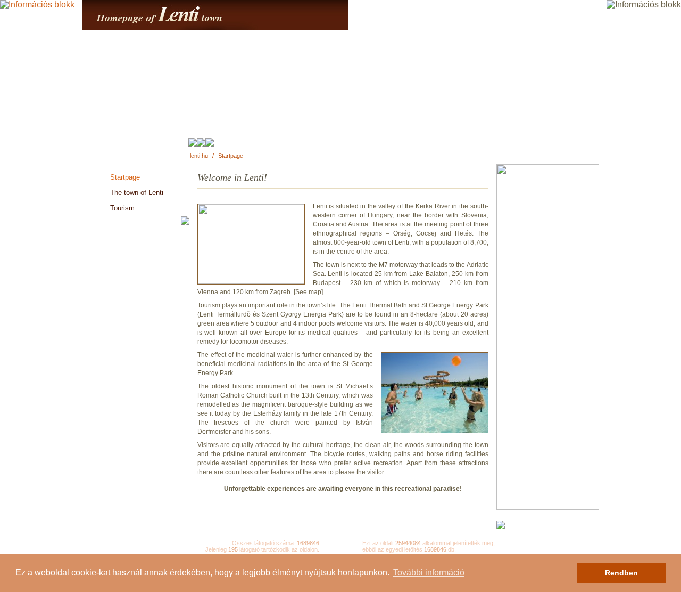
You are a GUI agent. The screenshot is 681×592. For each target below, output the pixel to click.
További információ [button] (428, 572)
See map (308, 292)
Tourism (122, 208)
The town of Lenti (136, 193)
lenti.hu (199, 155)
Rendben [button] (621, 573)
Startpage (230, 155)
